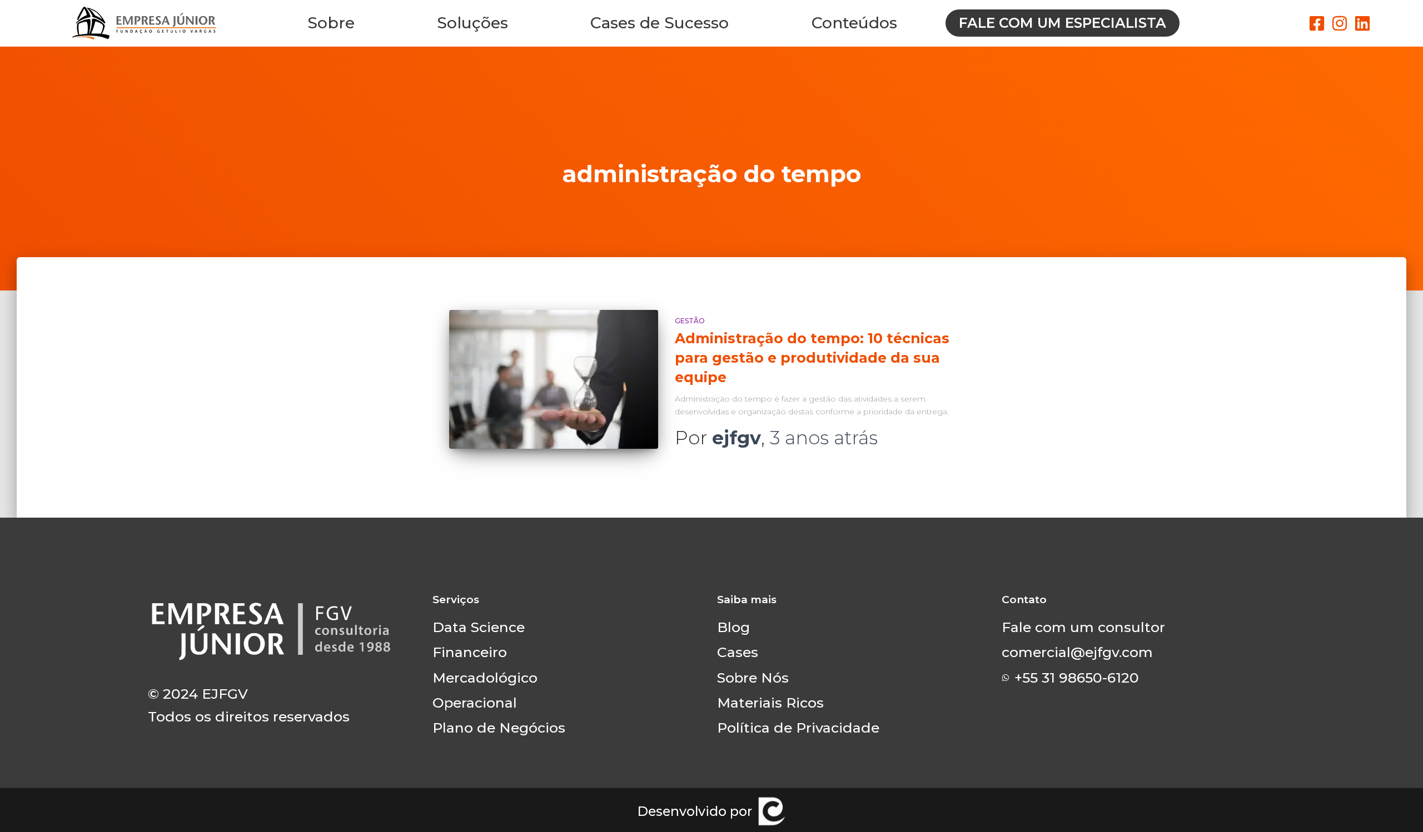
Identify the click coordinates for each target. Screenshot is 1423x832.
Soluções (472, 22)
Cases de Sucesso (659, 22)
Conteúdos (854, 22)
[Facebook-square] (1316, 23)
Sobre (331, 22)
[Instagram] (1339, 23)
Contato (1024, 599)
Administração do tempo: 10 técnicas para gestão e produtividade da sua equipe (812, 357)
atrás (824, 438)
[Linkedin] (1362, 23)
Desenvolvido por (695, 811)
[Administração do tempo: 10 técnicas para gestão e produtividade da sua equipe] (553, 379)
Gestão (690, 321)
